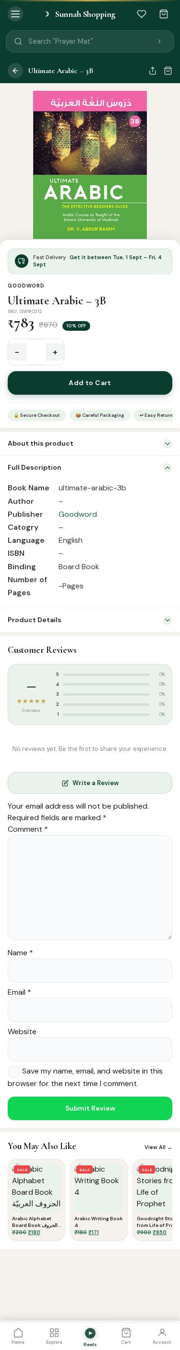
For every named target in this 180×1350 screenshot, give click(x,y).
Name (20, 953)
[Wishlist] (141, 14)
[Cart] (163, 14)
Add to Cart (90, 382)
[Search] (159, 41)
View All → (158, 1147)
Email (19, 992)
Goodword (26, 285)
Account (162, 1342)
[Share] (152, 70)
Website (22, 1031)
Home (18, 1342)
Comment (28, 829)
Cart (126, 1342)
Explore (54, 1342)
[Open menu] (15, 14)
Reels (90, 1344)
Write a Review (95, 783)
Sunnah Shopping (79, 14)
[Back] (15, 70)
